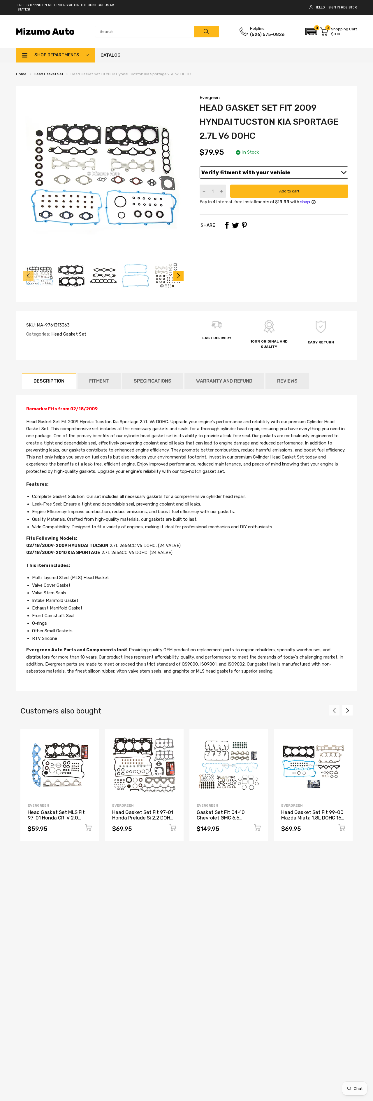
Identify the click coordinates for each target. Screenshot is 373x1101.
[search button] (206, 31)
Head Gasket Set (68, 334)
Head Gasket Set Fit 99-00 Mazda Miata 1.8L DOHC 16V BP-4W (312, 817)
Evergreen (210, 97)
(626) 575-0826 (267, 34)
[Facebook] (226, 225)
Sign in (334, 7)
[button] (311, 31)
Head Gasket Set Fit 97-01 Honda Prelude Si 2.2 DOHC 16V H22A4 (142, 817)
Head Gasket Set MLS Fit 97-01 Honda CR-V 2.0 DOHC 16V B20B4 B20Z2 (56, 817)
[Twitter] (235, 225)
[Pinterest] (244, 225)
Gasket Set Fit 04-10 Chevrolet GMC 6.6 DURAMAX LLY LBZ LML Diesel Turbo (223, 820)
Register (349, 7)
